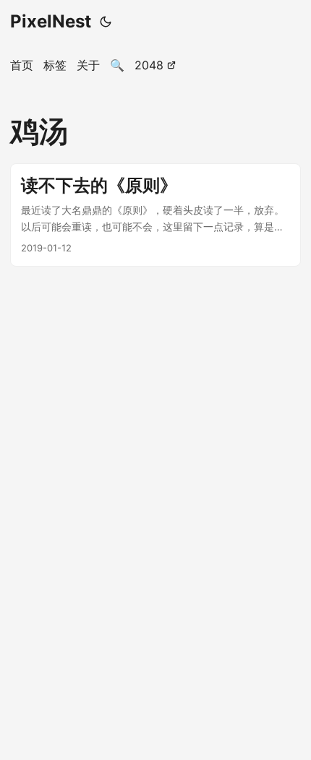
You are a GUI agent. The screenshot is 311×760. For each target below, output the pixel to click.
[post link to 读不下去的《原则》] (155, 215)
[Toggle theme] (105, 21)
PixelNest (50, 21)
